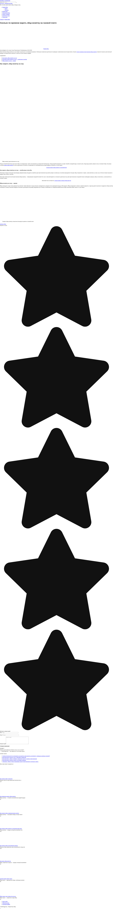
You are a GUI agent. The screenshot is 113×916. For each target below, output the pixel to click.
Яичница (7, 10)
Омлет (6, 8)
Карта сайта (5, 901)
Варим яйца (5, 11)
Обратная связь (5, 902)
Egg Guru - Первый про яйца (6, 3)
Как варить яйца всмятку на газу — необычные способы (14, 59)
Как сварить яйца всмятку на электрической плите (11, 828)
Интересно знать (6, 15)
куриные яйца (3, 224)
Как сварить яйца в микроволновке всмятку (9, 813)
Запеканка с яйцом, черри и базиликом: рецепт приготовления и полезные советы (20, 761)
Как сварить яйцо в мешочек (6, 778)
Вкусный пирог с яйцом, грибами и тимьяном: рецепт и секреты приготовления (19, 758)
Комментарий (3, 743)
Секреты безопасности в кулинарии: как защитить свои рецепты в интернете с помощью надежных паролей (26, 756)
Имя (1, 732)
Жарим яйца (5, 7)
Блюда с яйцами (6, 14)
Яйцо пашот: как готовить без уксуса (8, 896)
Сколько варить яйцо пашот (6, 878)
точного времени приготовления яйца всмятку (86, 51)
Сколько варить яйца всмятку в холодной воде (56, 167)
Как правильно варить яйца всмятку (8, 796)
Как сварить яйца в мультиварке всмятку (9, 845)
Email (1, 735)
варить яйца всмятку (8, 165)
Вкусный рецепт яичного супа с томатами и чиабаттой (14, 757)
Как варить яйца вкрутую (5, 861)
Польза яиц (4, 17)
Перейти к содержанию (5, 0)
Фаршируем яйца (6, 12)
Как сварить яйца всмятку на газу (9, 58)
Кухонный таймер (6, 904)
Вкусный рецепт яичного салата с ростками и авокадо (14, 760)
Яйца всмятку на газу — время (9, 60)
